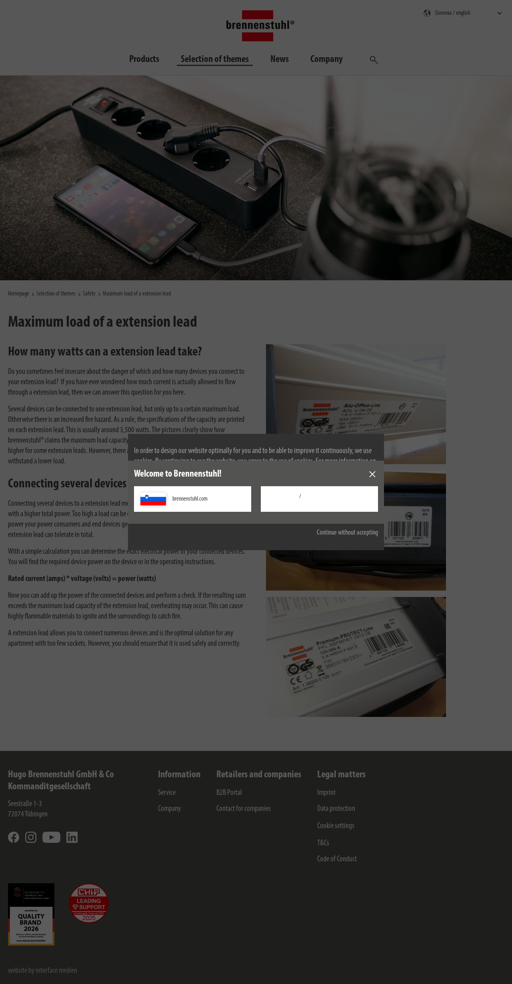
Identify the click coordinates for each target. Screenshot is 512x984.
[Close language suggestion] (372, 474)
